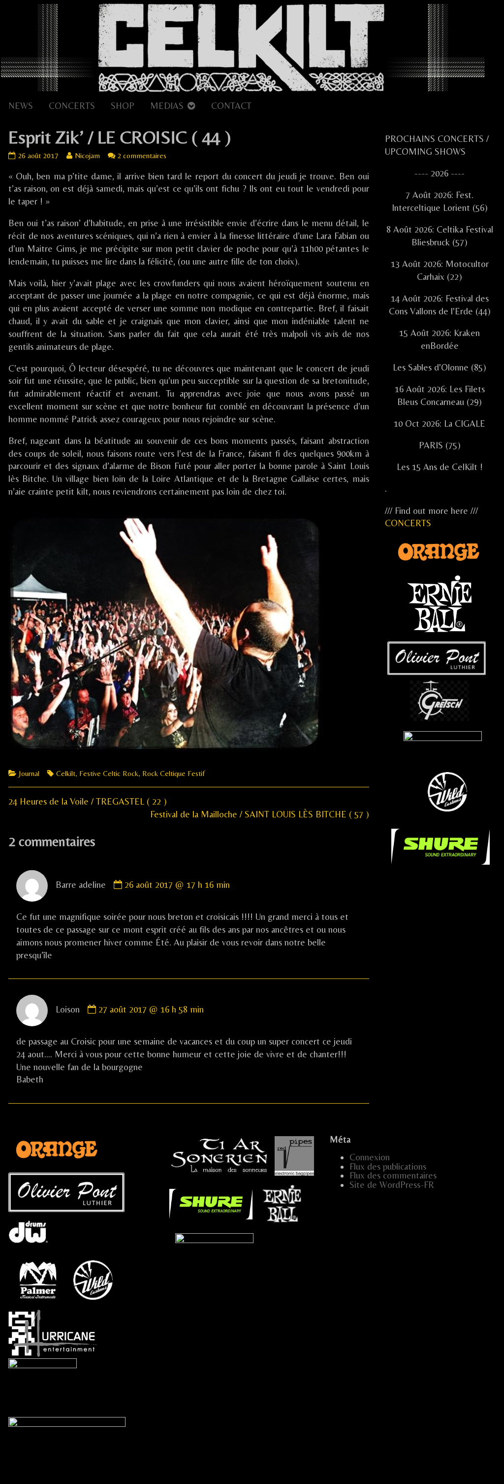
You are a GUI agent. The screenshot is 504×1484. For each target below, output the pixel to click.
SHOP (122, 106)
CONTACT (231, 106)
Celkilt (65, 773)
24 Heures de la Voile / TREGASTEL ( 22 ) (87, 801)
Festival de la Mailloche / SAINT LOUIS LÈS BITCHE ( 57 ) (259, 814)
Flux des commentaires (393, 1175)
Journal (29, 773)
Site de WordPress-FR (391, 1185)
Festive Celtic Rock (108, 773)
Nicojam (87, 155)
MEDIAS (167, 106)
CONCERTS (72, 106)
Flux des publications (387, 1166)
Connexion (369, 1157)
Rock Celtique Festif (173, 773)
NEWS (20, 106)
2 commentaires (141, 155)
